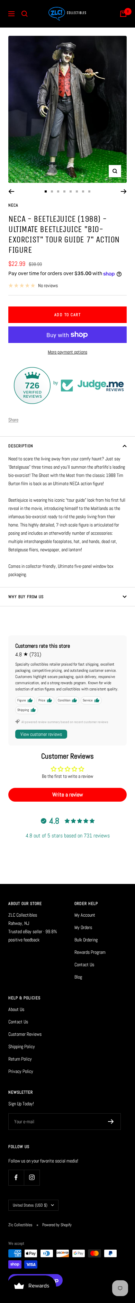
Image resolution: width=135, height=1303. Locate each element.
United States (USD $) (30, 1205)
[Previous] (11, 191)
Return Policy (20, 1059)
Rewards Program (90, 952)
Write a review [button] (67, 794)
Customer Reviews (25, 1034)
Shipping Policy (21, 1046)
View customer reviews (41, 734)
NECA (13, 205)
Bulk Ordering (86, 940)
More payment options (67, 352)
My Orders (83, 927)
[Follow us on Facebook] (16, 1177)
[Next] (124, 191)
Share (13, 420)
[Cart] (123, 14)
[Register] (111, 1121)
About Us (16, 1009)
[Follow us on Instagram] (31, 1177)
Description (20, 446)
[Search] (24, 14)
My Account (84, 915)
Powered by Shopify (57, 1225)
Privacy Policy (20, 1071)
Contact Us (84, 964)
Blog (78, 977)
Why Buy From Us (26, 597)
